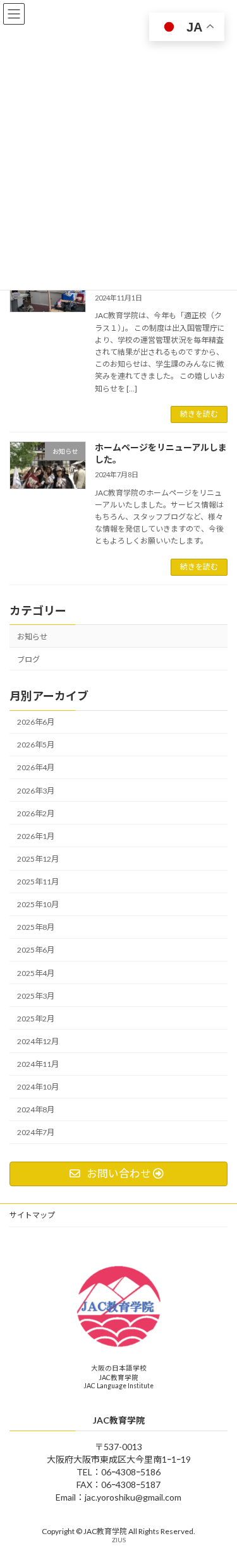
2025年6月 (35, 950)
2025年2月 (35, 1018)
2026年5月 (35, 744)
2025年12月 (38, 859)
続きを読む (199, 414)
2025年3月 (35, 995)
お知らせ (32, 636)
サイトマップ (32, 1215)
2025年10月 (38, 904)
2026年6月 (35, 722)
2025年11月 (38, 881)
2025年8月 (35, 927)
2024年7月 (35, 1132)
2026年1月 (35, 835)
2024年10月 (38, 1087)
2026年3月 (35, 790)
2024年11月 (38, 1064)
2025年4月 (35, 972)
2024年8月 (35, 1109)
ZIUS (119, 1540)
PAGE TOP (219, 1493)
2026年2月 (35, 813)
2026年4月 (35, 767)
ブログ (28, 658)
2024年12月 (38, 1041)
